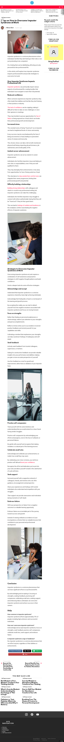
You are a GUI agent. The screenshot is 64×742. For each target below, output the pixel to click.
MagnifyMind (36, 738)
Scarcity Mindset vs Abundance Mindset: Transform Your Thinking (31, 682)
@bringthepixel (53, 63)
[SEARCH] (62, 7)
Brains (3, 731)
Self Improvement (5, 678)
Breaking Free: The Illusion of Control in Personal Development (30, 701)
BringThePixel (54, 61)
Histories (4, 727)
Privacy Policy (36, 740)
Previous (1, 12)
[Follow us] (60, 7)
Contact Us (44, 740)
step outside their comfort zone (29, 176)
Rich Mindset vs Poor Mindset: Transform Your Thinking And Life (7, 11)
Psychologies (5, 730)
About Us (43, 738)
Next (63, 12)
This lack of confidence (14, 107)
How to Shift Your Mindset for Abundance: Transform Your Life (31, 691)
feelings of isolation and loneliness (28, 205)
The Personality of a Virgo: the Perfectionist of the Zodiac (22, 11)
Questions (4, 728)
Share (3, 19)
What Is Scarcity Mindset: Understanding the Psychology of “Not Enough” (10, 692)
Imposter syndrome (13, 87)
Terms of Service (52, 738)
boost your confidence (28, 462)
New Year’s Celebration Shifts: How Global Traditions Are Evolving (52, 11)
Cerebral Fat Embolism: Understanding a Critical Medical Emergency (37, 11)
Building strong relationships (16, 188)
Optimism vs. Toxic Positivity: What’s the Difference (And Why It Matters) (9, 702)
